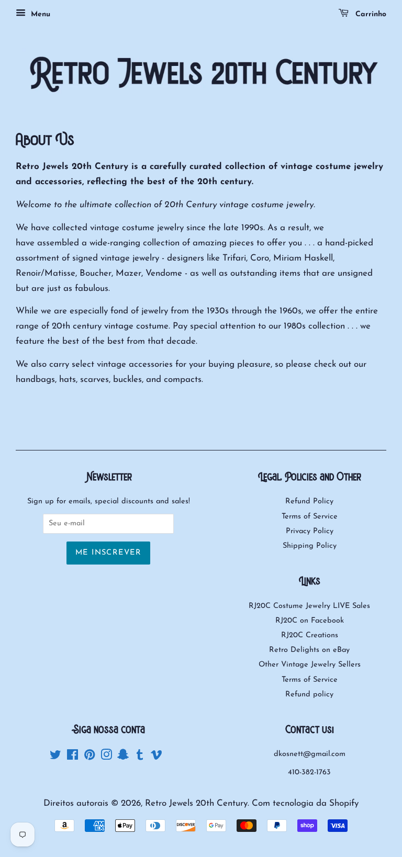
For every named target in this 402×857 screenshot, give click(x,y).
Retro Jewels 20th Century (196, 803)
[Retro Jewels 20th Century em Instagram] (106, 757)
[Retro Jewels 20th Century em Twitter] (55, 757)
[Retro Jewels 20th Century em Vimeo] (156, 757)
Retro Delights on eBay (309, 650)
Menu (39, 14)
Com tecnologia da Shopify (305, 803)
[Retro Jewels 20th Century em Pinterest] (89, 757)
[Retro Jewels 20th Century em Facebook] (72, 757)
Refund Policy (309, 501)
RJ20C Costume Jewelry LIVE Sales (309, 606)
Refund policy (309, 694)
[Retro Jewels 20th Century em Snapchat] (123, 757)
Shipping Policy (310, 546)
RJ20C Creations (309, 635)
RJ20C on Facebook (309, 621)
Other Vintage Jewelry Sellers (310, 665)
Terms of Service (310, 517)
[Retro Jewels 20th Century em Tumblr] (140, 757)
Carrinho (369, 14)
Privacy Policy (309, 531)
